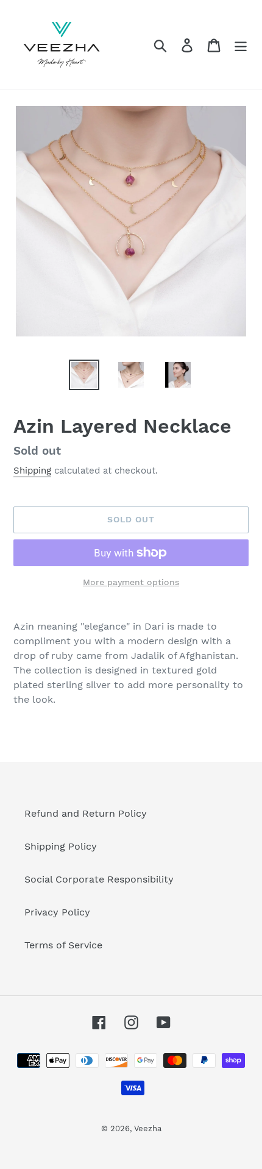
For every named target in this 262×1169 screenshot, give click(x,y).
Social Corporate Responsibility (99, 879)
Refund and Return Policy (85, 813)
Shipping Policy (60, 846)
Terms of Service (63, 945)
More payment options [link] (131, 582)
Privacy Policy (57, 912)
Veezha (147, 1128)
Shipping (32, 470)
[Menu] (240, 45)
